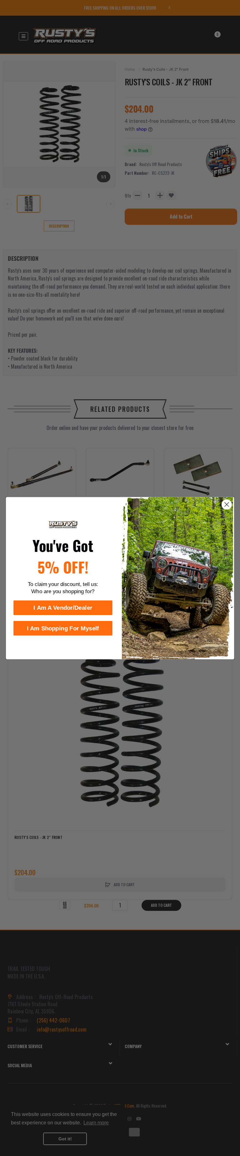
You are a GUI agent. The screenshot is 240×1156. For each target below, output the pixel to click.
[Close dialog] (227, 504)
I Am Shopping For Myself (63, 628)
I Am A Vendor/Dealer (62, 607)
